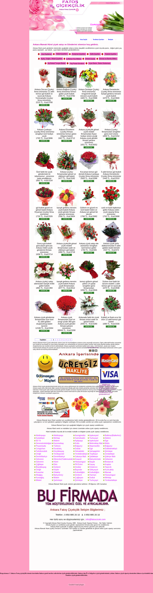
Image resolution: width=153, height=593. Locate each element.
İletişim (110, 39)
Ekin (55, 464)
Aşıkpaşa (79, 441)
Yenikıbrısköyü (81, 454)
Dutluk (77, 449)
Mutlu (107, 443)
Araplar (108, 464)
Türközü (57, 446)
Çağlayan (79, 478)
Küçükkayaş (59, 451)
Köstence (93, 467)
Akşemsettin (94, 446)
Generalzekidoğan (44, 443)
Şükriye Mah (110, 456)
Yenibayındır (59, 454)
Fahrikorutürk (41, 451)
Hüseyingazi (80, 462)
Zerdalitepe (110, 454)
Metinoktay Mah (96, 443)
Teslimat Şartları (98, 39)
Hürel (56, 462)
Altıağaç (39, 475)
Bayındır (78, 470)
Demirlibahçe (41, 456)
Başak (92, 462)
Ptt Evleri (79, 464)
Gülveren (40, 459)
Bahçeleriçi (58, 475)
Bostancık (109, 462)
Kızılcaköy (109, 470)
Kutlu (77, 443)
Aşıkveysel (93, 435)
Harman (92, 475)
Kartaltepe (40, 438)
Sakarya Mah (80, 456)
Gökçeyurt (93, 470)
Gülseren (109, 459)
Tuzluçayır (93, 438)
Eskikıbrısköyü (111, 449)
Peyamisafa (41, 446)
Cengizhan (40, 449)
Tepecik (108, 467)
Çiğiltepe (40, 464)
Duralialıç (58, 449)
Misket (56, 478)
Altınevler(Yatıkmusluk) (63, 459)
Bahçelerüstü (95, 459)
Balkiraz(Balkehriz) (113, 435)
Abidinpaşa (40, 435)
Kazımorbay (59, 443)
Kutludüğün (80, 472)
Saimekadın (80, 438)
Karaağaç (40, 478)
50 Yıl (38, 441)
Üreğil (38, 454)
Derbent (57, 467)
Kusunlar (40, 472)
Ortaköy (57, 472)
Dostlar (78, 467)
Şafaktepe (93, 456)
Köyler (56, 470)
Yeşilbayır (93, 454)
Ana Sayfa (83, 39)
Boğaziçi (78, 446)
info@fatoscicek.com (96, 519)
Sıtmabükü (79, 451)
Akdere (108, 438)
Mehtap (57, 438)
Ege (106, 441)
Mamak (108, 472)
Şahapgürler (94, 451)
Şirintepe (108, 451)
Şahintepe (58, 480)
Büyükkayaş (41, 467)
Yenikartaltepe (111, 480)
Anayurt (78, 459)
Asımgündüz (80, 435)
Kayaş (92, 464)
